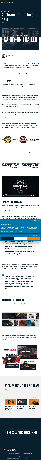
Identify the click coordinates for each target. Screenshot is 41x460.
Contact (17, 453)
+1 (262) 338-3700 (27, 453)
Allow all (33, 238)
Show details (35, 235)
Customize (20, 238)
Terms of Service (32, 458)
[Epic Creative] (8, 2)
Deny (7, 238)
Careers (11, 453)
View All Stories (12, 389)
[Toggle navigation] (39, 2)
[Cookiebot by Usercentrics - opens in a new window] (35, 220)
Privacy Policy (32, 229)
